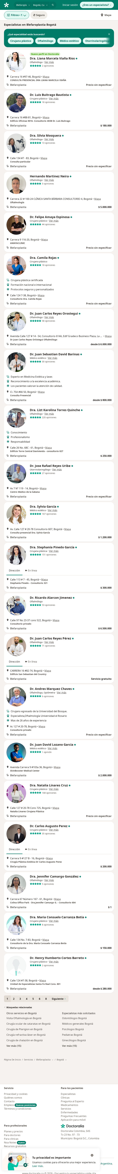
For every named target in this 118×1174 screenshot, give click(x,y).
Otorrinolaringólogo (97, 41)
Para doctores (12, 1135)
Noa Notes (14, 1142)
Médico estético (69, 41)
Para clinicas (11, 1138)
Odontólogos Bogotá (74, 1018)
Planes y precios (13, 1131)
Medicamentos (69, 1105)
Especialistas (68, 1094)
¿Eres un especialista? (95, 5)
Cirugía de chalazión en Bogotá (24, 1040)
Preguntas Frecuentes (74, 1116)
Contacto (9, 1101)
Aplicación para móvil (73, 1119)
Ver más (49, 62)
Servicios (28, 1059)
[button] (109, 34)
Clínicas (65, 1097)
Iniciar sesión (70, 5)
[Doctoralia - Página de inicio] (7, 4)
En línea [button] (32, 570)
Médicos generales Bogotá (77, 1023)
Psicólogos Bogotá (73, 1029)
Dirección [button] (14, 570)
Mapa (107, 15)
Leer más (37, 1166)
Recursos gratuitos (15, 1146)
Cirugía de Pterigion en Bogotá (24, 1029)
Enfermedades (69, 1112)
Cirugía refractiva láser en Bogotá (25, 1034)
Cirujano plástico (20, 41)
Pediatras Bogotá (72, 1034)
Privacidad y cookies (16, 1094)
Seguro (40, 15)
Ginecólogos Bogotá (74, 1040)
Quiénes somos (13, 1097)
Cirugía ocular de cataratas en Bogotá (28, 1023)
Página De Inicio (12, 1059)
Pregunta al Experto (72, 1101)
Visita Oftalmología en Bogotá (23, 1018)
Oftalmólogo (45, 41)
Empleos (19, 1105)
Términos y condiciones (17, 1108)
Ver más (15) (13, 1046)
